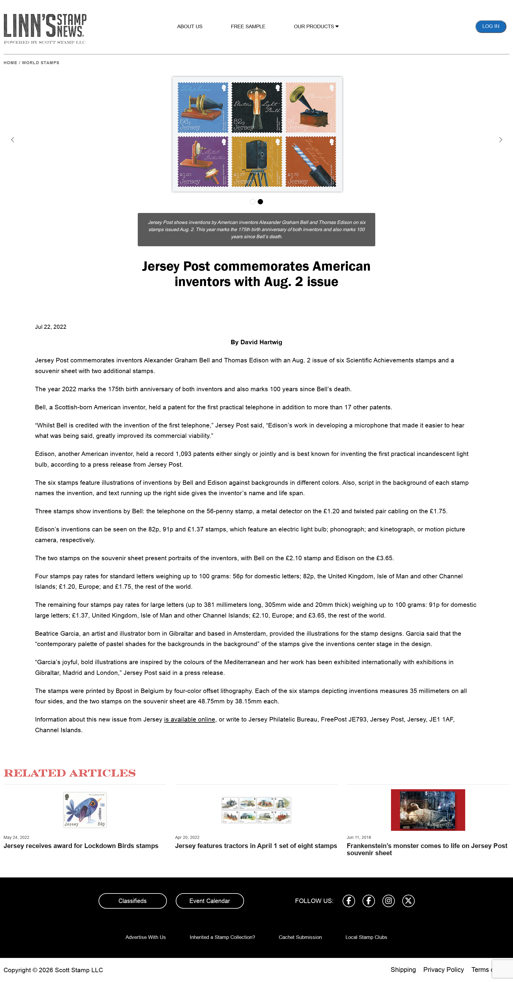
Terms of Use (490, 969)
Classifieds (132, 901)
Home (10, 62)
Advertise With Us (146, 937)
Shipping (403, 969)
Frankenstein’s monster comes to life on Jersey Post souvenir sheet (427, 849)
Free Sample (248, 26)
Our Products (314, 26)
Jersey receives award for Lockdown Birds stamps (81, 846)
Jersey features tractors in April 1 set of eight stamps (256, 846)
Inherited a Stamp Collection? (222, 937)
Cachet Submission (300, 937)
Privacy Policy (443, 969)
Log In (490, 26)
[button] (12, 140)
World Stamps (40, 62)
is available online (189, 719)
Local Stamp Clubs (366, 937)
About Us (189, 26)
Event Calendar (209, 901)
